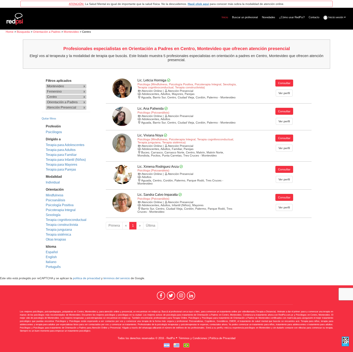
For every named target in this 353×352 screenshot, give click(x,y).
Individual (53, 182)
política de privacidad (86, 278)
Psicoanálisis (55, 200)
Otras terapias (56, 239)
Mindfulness (54, 195)
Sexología (53, 215)
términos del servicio (116, 278)
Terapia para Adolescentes (65, 145)
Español (52, 252)
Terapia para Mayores (61, 164)
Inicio (225, 17)
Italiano (51, 262)
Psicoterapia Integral (61, 210)
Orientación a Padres (46, 31)
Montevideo (71, 31)
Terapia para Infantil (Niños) (66, 159)
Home (9, 31)
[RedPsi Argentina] (167, 345)
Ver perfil (284, 93)
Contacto (314, 17)
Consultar (284, 83)
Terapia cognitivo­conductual (66, 220)
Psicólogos (54, 132)
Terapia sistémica (58, 234)
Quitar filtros (49, 118)
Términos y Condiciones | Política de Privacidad (207, 338)
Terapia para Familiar (61, 154)
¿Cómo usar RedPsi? (292, 17)
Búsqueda (23, 31)
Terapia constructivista (62, 224)
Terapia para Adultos (61, 150)
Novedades (268, 17)
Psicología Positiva (60, 205)
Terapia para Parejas (61, 169)
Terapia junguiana (59, 229)
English (51, 257)
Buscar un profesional (245, 17)
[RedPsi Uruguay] (176, 345)
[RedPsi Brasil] (186, 345)
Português (53, 267)
